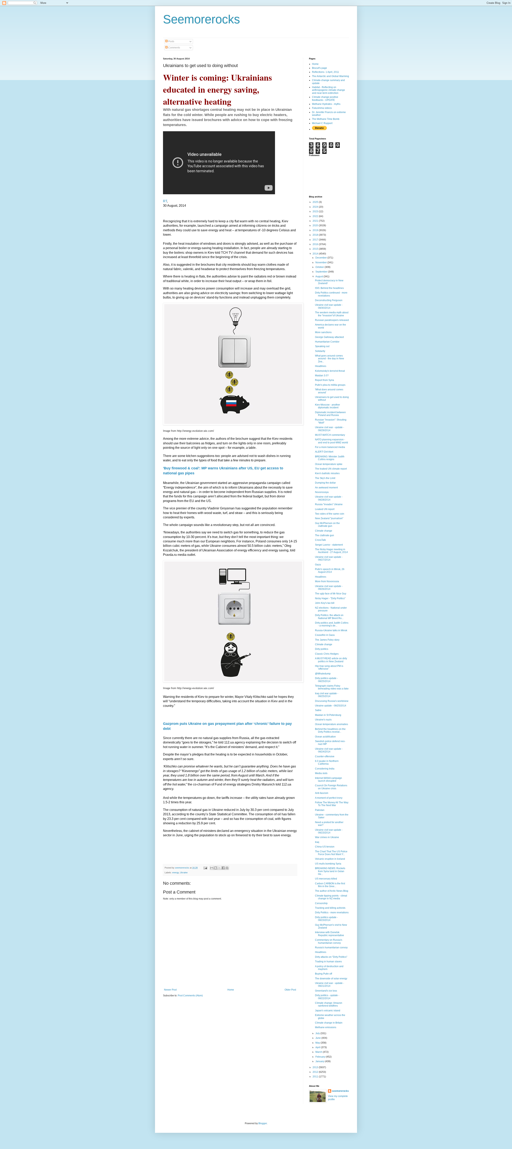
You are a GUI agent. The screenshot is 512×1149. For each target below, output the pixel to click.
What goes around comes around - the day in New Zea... (329, 358)
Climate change (323, 530)
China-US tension (324, 846)
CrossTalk (320, 540)
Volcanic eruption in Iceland (330, 858)
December (321, 257)
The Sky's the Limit (325, 478)
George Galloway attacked (329, 337)
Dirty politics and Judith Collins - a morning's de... (331, 624)
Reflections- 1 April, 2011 (325, 72)
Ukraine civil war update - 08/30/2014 (329, 306)
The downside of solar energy (331, 978)
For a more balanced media (330, 447)
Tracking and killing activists (330, 908)
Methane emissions (325, 1027)
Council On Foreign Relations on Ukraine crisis (331, 787)
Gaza (318, 564)
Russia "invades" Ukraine (329, 504)
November (321, 262)
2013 (316, 1067)
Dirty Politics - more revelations (332, 912)
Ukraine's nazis (323, 719)
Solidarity (320, 351)
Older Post (290, 989)
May (318, 1042)
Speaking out (322, 346)
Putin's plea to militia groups (330, 385)
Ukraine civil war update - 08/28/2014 (329, 498)
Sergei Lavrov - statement (329, 544)
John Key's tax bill (324, 603)
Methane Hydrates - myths (326, 104)
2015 (316, 248)
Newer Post (170, 989)
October (320, 267)
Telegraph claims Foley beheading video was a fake (332, 687)
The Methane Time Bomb (325, 119)
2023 (316, 211)
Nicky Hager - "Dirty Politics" (330, 598)
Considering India (324, 768)
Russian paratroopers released (332, 320)
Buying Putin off (323, 973)
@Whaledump (323, 673)
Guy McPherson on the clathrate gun (327, 524)
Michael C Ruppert (322, 123)
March (319, 1052)
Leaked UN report (324, 509)
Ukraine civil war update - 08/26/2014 (329, 587)
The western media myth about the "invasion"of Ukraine (331, 314)
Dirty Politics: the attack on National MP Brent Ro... (329, 616)
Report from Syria (324, 380)
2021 (316, 220)
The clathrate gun (324, 535)
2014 (316, 253)
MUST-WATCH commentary (330, 435)
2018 (316, 234)
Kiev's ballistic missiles (327, 473)
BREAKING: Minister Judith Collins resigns (329, 458)
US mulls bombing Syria (328, 863)
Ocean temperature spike (328, 464)
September (321, 271)
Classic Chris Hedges (327, 653)
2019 (316, 230)
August (319, 276)
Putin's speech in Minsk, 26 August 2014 (329, 570)
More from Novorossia (327, 581)
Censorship (321, 903)
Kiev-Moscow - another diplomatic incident (327, 406)
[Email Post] (205, 868)
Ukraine (184, 872)
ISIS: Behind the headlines (329, 288)
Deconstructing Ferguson (328, 300)
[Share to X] (219, 868)
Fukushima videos (322, 108)
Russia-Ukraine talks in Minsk (331, 630)
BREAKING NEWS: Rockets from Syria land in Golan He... (330, 871)
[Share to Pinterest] (227, 868)
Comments (174, 47)
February (320, 1056)
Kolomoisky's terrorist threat (330, 371)
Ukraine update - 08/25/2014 (330, 705)
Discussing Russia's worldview (331, 701)
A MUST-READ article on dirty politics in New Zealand (331, 660)
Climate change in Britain (328, 1022)
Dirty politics (321, 649)
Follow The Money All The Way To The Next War (331, 804)
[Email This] (212, 868)
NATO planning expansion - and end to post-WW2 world (331, 441)
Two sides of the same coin (329, 513)
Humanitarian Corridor (327, 341)
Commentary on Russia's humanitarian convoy (328, 941)
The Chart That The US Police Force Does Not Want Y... (331, 853)
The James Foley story (327, 639)
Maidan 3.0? (322, 375)
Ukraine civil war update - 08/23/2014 (329, 831)
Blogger (262, 1123)
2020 (316, 225)
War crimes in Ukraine (327, 837)
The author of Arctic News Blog (331, 891)
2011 (316, 1076)
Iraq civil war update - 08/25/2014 (326, 695)
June (318, 1038)
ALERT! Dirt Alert (324, 451)
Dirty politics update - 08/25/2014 (326, 679)
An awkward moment (326, 487)
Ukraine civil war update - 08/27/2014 (329, 558)
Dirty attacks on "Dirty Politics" (331, 957)
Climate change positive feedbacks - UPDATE (325, 98)
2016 (316, 244)
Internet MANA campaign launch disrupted (328, 779)
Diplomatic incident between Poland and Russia (330, 414)
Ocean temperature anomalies (331, 724)
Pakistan (319, 810)
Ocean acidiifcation (325, 736)
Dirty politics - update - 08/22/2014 (327, 997)
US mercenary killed (326, 878)
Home (230, 989)
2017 (316, 239)
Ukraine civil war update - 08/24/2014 (329, 750)
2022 (316, 216)
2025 (316, 202)
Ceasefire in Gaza (325, 635)
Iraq (317, 842)
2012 (316, 1072)
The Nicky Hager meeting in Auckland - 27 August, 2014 (331, 551)
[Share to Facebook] (223, 868)
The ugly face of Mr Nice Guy (330, 593)
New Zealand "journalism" (329, 518)
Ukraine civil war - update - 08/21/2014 (329, 984)
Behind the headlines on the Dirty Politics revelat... (330, 730)
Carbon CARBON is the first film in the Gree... (330, 885)
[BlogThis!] (216, 868)
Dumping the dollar (325, 482)
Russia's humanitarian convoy (331, 947)
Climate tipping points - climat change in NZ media (331, 897)
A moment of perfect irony (328, 797)
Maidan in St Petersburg (328, 715)
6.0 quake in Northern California (327, 762)
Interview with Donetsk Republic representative (329, 934)
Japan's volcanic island (327, 1010)
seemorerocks (340, 1091)
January (320, 1061)
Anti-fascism (321, 793)
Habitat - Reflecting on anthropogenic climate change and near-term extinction (328, 90)
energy (175, 872)
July (317, 1033)
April (318, 1047)
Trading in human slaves (328, 961)
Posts (171, 41)
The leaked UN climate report (331, 468)
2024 (316, 206)
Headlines (320, 366)
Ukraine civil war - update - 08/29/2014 (329, 429)
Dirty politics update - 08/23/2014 (326, 919)
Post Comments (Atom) (190, 995)
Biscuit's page (319, 68)
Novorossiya (322, 492)
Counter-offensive (324, 756)
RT (165, 201)
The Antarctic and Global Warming (330, 76)
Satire (318, 710)
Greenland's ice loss (326, 990)
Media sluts (321, 773)
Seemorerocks (201, 19)
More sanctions (323, 332)
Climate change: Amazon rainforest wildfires (328, 1004)
